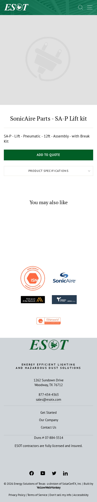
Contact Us (48, 427)
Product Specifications (48, 171)
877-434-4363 (49, 394)
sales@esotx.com (48, 399)
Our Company (48, 420)
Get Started (48, 412)
